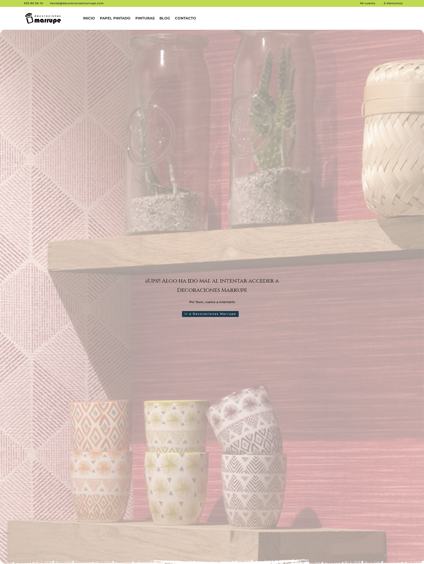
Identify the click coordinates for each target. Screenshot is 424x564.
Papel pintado (115, 18)
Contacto (185, 18)
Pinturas (145, 18)
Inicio (89, 18)
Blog (164, 18)
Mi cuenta (368, 3)
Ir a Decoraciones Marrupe (210, 313)
